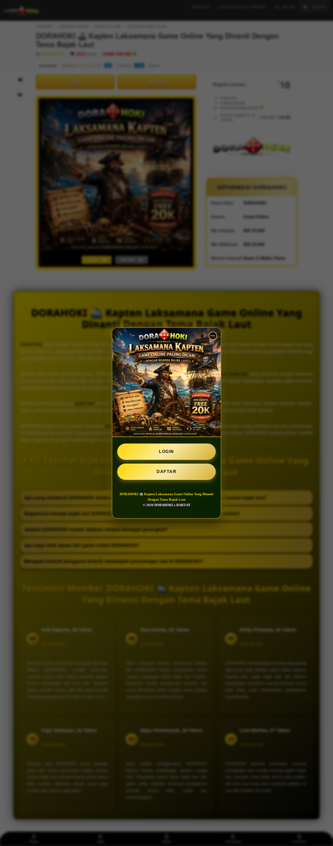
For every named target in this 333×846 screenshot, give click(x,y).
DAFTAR (166, 471)
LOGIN (166, 451)
